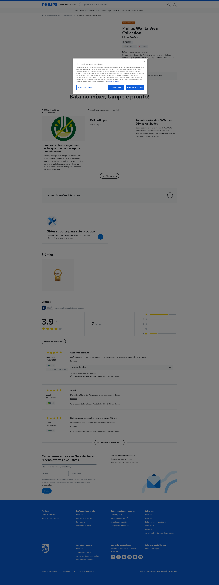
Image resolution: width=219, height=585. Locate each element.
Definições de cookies (85, 87)
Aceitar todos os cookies (135, 87)
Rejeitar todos (116, 87)
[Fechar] (144, 61)
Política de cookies (113, 81)
